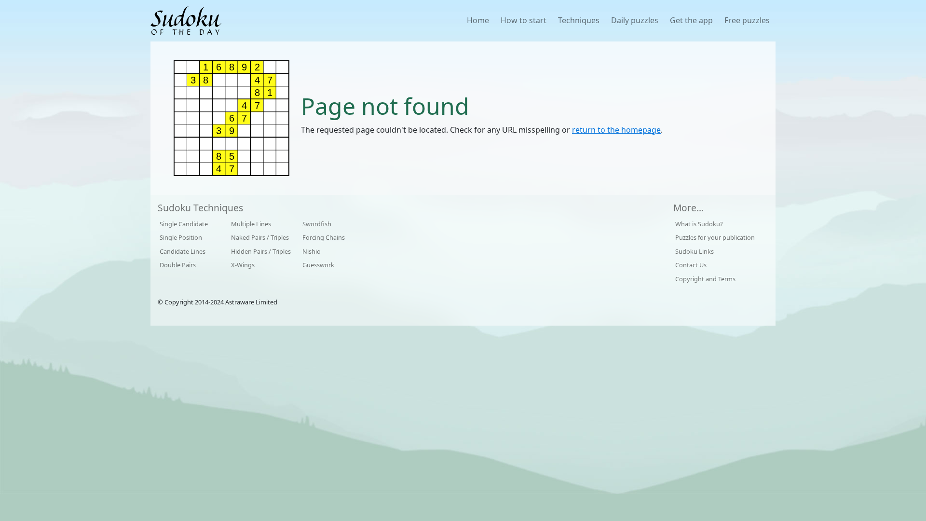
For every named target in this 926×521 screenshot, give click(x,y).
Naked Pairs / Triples (260, 237)
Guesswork (318, 264)
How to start (523, 20)
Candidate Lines (182, 251)
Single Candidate (184, 223)
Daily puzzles (634, 20)
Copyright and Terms (705, 278)
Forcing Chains (323, 237)
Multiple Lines (251, 223)
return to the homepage (616, 129)
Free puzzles (747, 20)
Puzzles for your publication (715, 237)
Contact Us (691, 264)
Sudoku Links (694, 251)
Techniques (578, 20)
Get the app (691, 20)
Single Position (181, 237)
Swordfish (316, 223)
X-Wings (243, 264)
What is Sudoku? (699, 223)
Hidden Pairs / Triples (261, 251)
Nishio (311, 251)
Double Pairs (178, 264)
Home (478, 20)
